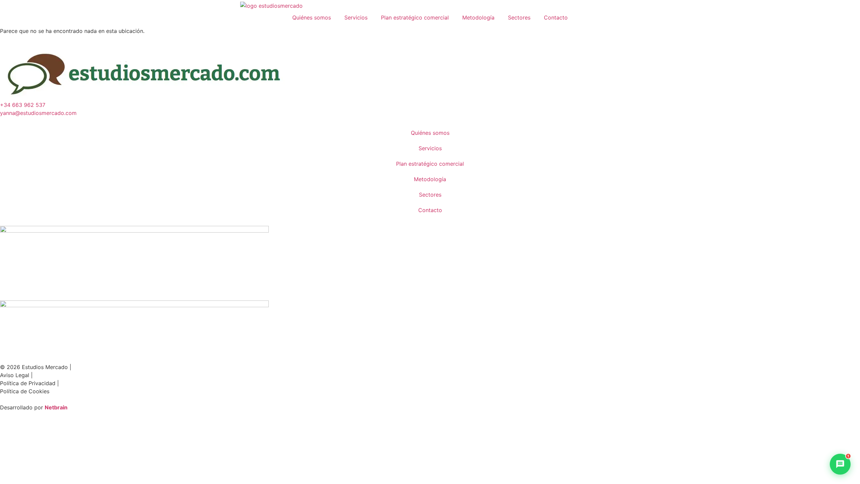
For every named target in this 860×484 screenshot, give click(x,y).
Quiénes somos (311, 17)
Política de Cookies (24, 391)
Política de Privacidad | (29, 383)
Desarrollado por (22, 407)
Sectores (519, 17)
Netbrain (56, 407)
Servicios (356, 17)
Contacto (556, 17)
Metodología (478, 17)
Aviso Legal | (16, 375)
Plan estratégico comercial (415, 17)
